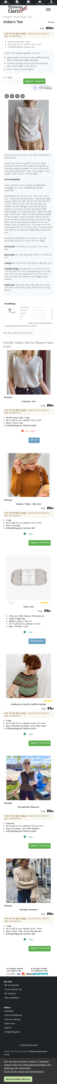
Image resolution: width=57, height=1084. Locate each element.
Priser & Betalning (12, 1015)
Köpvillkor (9, 1011)
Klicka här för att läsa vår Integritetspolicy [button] (24, 1071)
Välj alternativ (37, 641)
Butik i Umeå (6, 3)
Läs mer (34, 440)
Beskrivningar (20, 16)
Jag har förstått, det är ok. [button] (18, 1079)
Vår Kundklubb (11, 985)
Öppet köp (9, 1023)
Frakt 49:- (28, 3)
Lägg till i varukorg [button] (39, 542)
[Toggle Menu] (48, 9)
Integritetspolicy (12, 1032)
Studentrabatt (40, 3)
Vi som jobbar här (13, 989)
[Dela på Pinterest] (12, 96)
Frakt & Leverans (12, 1019)
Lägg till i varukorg (34, 81)
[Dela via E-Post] (7, 96)
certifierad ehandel (29, 1045)
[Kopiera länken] (22, 96)
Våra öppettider (11, 998)
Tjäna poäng (51, 3)
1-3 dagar (17, 3)
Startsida (7, 16)
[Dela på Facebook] (17, 96)
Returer (7, 1028)
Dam (30, 16)
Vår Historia (9, 993)
